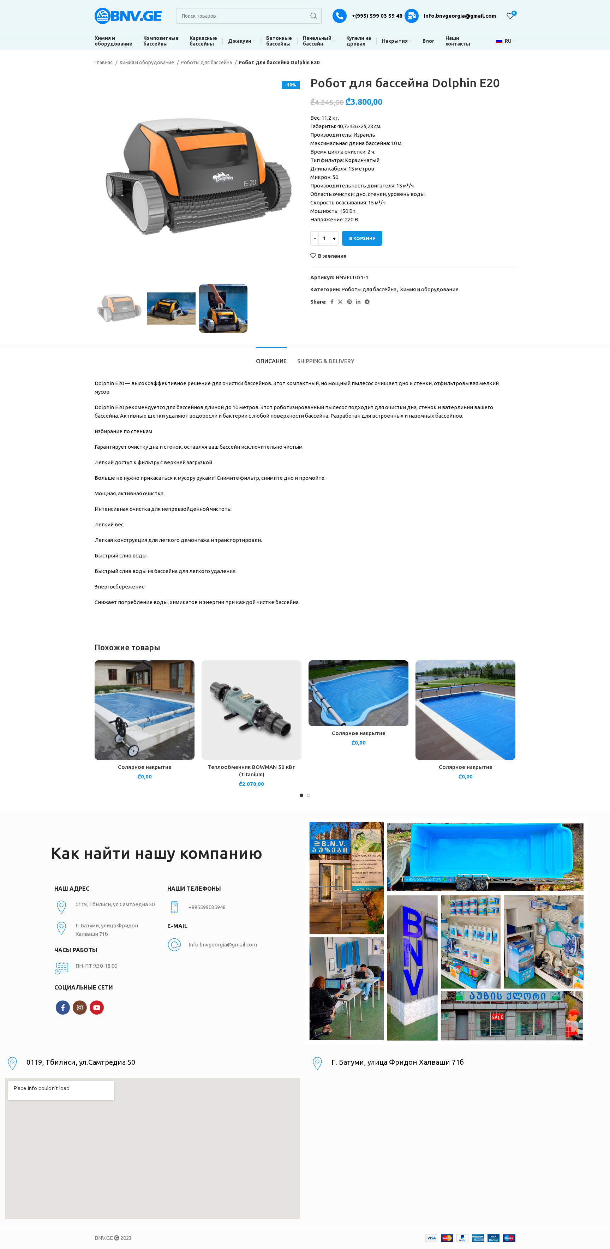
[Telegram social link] (367, 301)
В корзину (362, 238)
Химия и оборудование (147, 62)
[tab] (271, 358)
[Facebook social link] (332, 301)
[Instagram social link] (80, 1007)
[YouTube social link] (97, 1007)
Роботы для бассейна (207, 62)
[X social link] (340, 301)
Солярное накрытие (145, 767)
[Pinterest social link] (349, 301)
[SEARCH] (314, 16)
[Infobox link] (220, 907)
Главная (104, 62)
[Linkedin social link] (358, 301)
